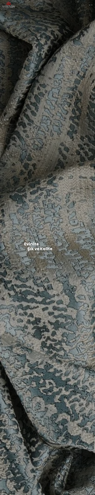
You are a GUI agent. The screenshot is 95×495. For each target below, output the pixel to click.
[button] (91, 247)
